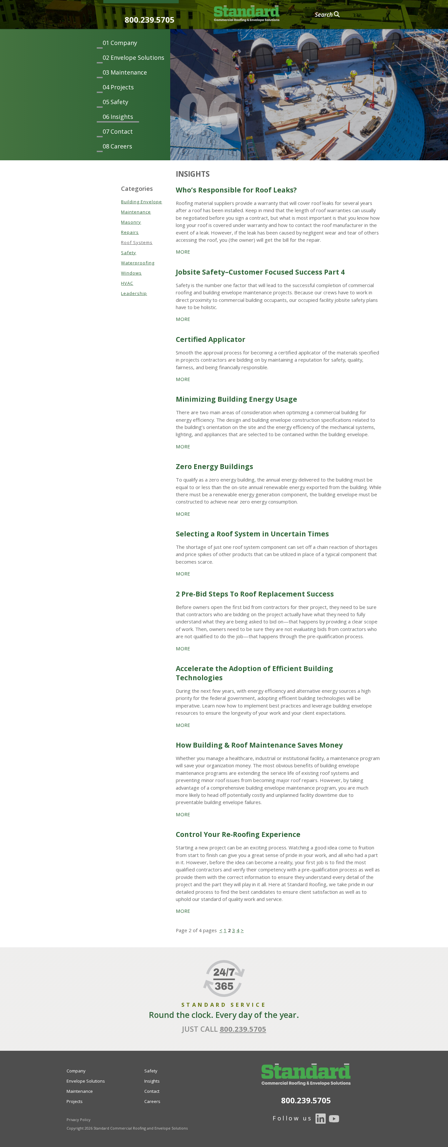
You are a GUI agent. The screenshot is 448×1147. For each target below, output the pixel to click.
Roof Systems (137, 242)
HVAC (127, 283)
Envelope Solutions (137, 57)
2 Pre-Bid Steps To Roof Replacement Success (255, 593)
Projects (122, 87)
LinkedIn (321, 1118)
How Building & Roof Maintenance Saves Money (259, 745)
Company (124, 43)
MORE (183, 251)
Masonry (131, 222)
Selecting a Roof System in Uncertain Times (252, 533)
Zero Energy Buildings (214, 466)
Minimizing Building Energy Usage (236, 399)
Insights (122, 117)
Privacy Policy (79, 1119)
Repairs (130, 232)
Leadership (134, 293)
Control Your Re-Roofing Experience (238, 834)
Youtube (334, 1118)
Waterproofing (137, 263)
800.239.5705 (149, 19)
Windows (131, 273)
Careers (121, 146)
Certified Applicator (210, 339)
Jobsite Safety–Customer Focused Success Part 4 (260, 272)
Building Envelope (141, 202)
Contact (122, 131)
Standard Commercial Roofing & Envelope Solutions (246, 14)
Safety (119, 102)
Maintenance (129, 72)
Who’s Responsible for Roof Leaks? (236, 189)
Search (324, 14)
